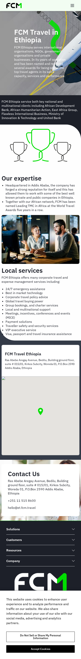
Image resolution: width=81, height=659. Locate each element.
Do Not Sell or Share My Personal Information (40, 637)
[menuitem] (40, 529)
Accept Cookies (40, 649)
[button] (40, 411)
